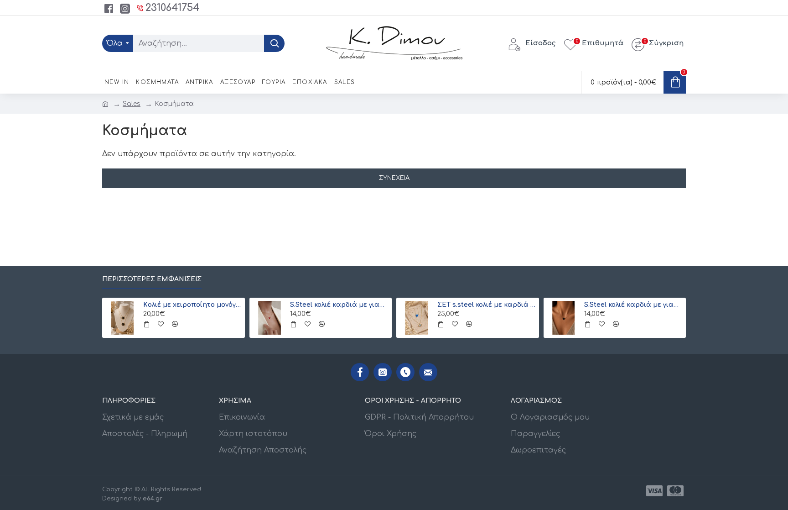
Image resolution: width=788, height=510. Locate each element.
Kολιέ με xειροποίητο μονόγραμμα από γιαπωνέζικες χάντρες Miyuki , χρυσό (192, 304)
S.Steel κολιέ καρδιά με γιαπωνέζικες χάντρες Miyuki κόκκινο (339, 304)
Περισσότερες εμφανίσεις (152, 279)
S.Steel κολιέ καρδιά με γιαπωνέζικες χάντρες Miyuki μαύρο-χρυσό (633, 304)
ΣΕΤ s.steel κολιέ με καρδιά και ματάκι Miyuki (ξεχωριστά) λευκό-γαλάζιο (486, 304)
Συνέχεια (394, 178)
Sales (131, 103)
